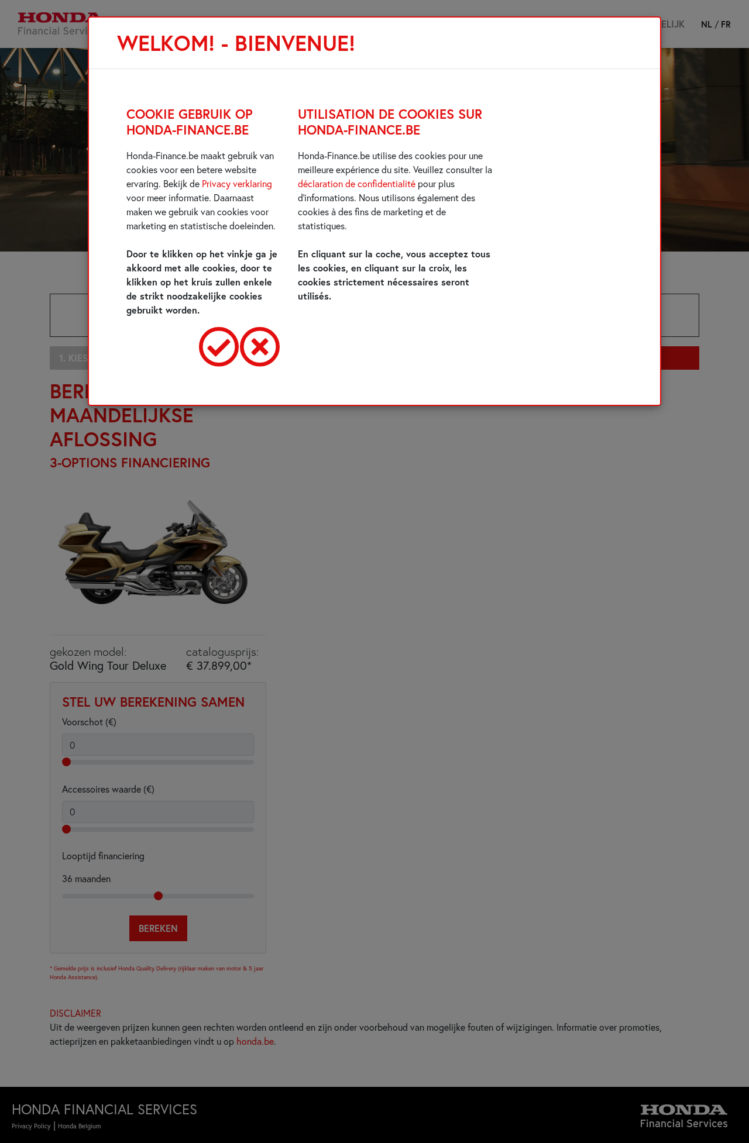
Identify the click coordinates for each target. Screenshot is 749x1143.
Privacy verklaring (237, 183)
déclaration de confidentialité (356, 183)
